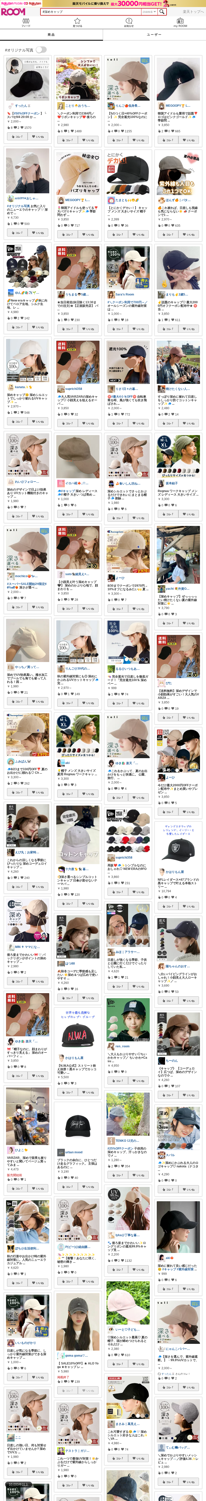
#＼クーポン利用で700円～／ (128, 302)
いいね (40, 136)
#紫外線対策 (185, 1269)
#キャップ (68, 491)
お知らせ (128, 22)
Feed (26, 22)
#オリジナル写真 (18, 206)
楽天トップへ (193, 12)
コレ (18, 136)
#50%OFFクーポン (27, 113)
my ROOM (180, 22)
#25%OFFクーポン (120, 1148)
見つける (77, 22)
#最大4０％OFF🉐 (123, 396)
